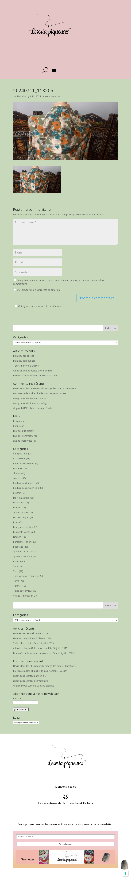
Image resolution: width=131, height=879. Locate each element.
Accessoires (19, 458)
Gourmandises (20, 512)
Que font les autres (23, 551)
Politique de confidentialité (26, 722)
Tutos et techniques (23, 590)
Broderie (17, 468)
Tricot (16, 580)
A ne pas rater (20, 453)
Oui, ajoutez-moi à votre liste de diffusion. (38, 289)
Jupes (16, 522)
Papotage (18, 546)
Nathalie (21, 96)
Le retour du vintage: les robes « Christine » (53, 388)
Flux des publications (24, 430)
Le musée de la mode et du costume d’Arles (36, 375)
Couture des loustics (23, 482)
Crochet (17, 492)
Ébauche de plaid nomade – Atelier (49, 393)
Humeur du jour (21, 517)
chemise (17, 473)
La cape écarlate (45, 408)
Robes (16, 561)
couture (17, 478)
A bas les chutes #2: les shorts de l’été (32, 370)
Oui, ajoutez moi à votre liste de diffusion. (39, 306)
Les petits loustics (22, 531)
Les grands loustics (23, 527)
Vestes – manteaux (23, 595)
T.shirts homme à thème (26, 365)
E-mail (17, 698)
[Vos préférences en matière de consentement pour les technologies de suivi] (125, 873)
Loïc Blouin (19, 393)
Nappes (17, 536)
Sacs (15, 566)
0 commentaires (51, 96)
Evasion (17, 507)
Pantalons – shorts (23, 541)
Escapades (18, 502)
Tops (15, 571)
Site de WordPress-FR (24, 440)
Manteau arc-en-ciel (23, 355)
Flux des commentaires (25, 435)
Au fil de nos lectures (24, 463)
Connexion (18, 425)
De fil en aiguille (21, 497)
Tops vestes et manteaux (26, 575)
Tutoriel (17, 585)
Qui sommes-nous (22, 556)
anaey (16, 398)
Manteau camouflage (24, 360)
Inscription (18, 420)
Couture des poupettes (25, 487)
